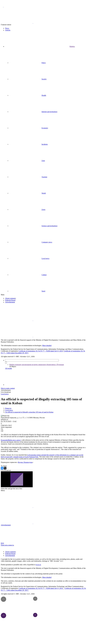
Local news (45, 258)
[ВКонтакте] (2, 468)
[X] (5, 468)
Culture (44, 275)
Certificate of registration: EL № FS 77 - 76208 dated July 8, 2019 (40, 351)
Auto (43, 160)
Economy (45, 128)
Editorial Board (10, 300)
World (44, 193)
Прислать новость (7, 545)
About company (10, 298)
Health (44, 95)
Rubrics (72, 46)
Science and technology (50, 226)
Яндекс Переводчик (25, 462)
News (7, 28)
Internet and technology (49, 112)
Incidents (45, 144)
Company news (47, 242)
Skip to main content (8, 388)
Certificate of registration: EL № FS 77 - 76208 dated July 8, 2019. (41, 588)
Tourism (44, 177)
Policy (44, 63)
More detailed (46, 345)
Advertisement (10, 302)
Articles (7, 30)
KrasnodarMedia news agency (11, 440)
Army (43, 209)
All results (8, 368)
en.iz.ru (38, 565)
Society (44, 79)
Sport (43, 291)
